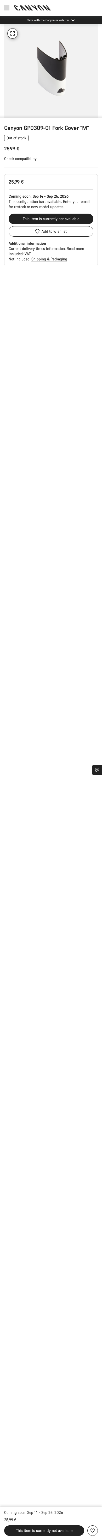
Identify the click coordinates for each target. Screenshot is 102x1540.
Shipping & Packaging (49, 258)
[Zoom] (12, 33)
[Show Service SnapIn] (97, 770)
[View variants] (5, 112)
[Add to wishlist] (92, 1530)
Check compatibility (20, 158)
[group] (51, 71)
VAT (28, 253)
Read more (75, 248)
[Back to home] (32, 8)
